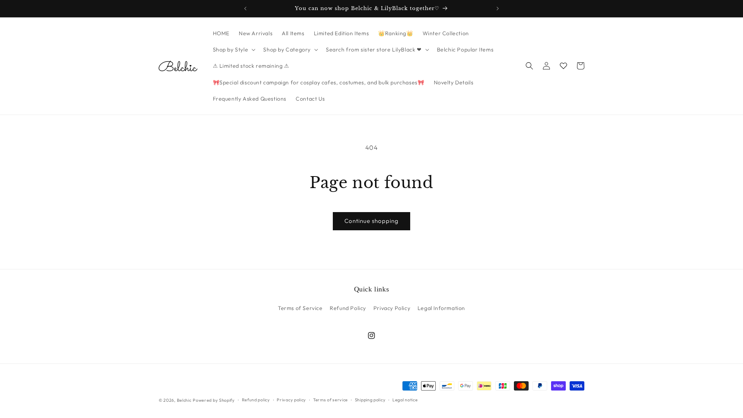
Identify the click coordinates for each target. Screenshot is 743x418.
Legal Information (441, 308)
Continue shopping (371, 220)
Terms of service (330, 400)
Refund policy (256, 400)
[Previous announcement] (245, 8)
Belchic (184, 400)
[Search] (529, 65)
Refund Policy (348, 308)
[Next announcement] (497, 8)
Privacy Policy (391, 308)
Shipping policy (370, 400)
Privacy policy (291, 400)
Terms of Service (300, 308)
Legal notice (405, 400)
